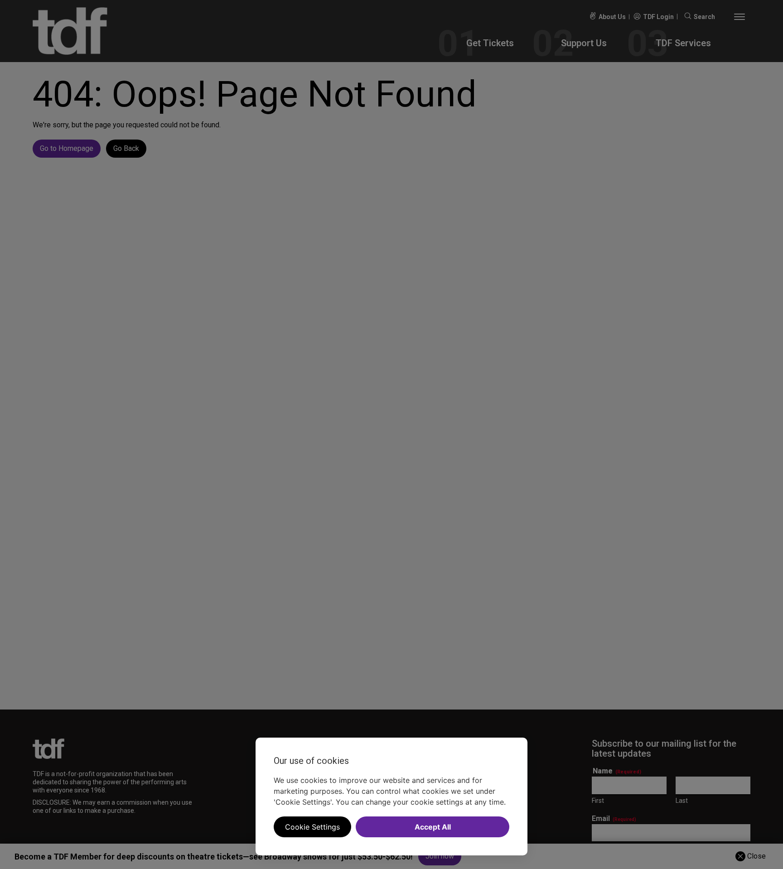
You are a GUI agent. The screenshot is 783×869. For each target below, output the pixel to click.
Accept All (433, 826)
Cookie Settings (312, 826)
